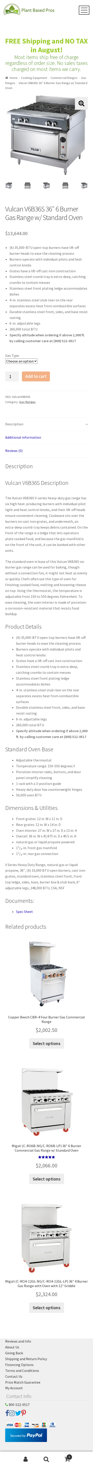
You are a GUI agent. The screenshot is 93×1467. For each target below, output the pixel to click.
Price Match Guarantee (22, 1382)
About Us (12, 1347)
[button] (81, 103)
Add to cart (35, 376)
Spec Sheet (24, 911)
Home (14, 78)
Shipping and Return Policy (26, 1359)
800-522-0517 (19, 1404)
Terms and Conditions (22, 1370)
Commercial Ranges (64, 78)
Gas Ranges (27, 402)
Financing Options (19, 1364)
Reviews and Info (18, 1341)
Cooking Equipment (34, 78)
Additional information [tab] (23, 437)
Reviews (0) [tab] (14, 450)
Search (46, 1459)
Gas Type (12, 355)
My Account (14, 1388)
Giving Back (14, 1353)
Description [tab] (14, 424)
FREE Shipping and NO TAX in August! (46, 45)
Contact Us (13, 1376)
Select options (46, 1043)
